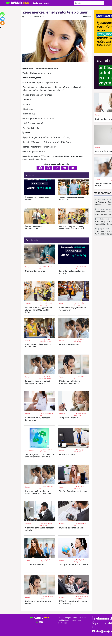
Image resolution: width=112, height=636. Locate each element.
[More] (2, 23)
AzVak (46, 3)
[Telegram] (64, 168)
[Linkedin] (73, 168)
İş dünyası (37, 3)
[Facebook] (40, 168)
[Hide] (1, 27)
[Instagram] (48, 168)
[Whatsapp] (56, 168)
